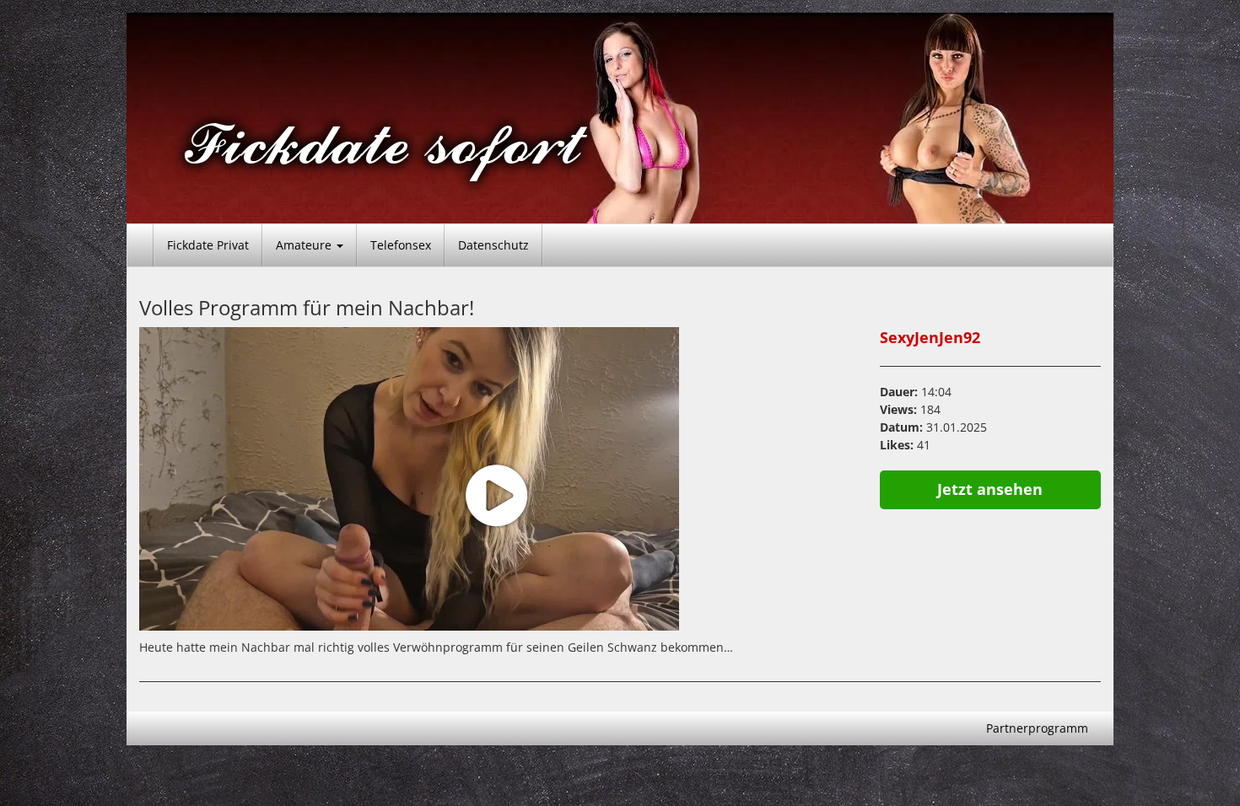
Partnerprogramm (1037, 728)
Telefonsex (400, 245)
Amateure (305, 245)
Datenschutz (493, 245)
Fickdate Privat (208, 245)
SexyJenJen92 (930, 337)
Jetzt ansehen (990, 489)
